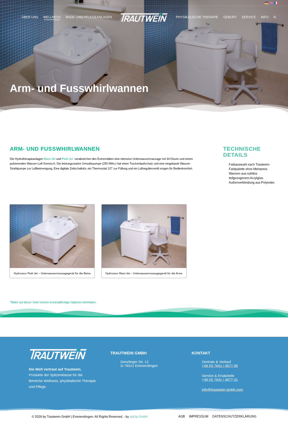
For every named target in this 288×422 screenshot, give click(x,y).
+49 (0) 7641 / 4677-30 (220, 366)
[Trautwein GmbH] (144, 17)
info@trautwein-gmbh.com (222, 390)
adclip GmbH (139, 416)
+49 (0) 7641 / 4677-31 (220, 380)
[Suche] (273, 17)
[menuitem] (30, 17)
